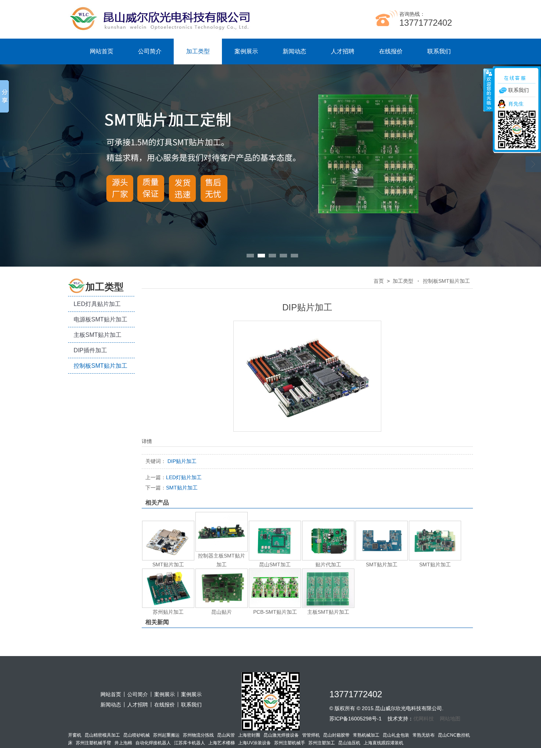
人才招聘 (342, 51)
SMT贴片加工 (171, 488)
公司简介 (150, 51)
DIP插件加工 (90, 350)
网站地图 (450, 719)
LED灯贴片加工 (173, 477)
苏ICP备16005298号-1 (355, 719)
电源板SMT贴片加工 (100, 319)
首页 (379, 281)
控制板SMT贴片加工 (100, 366)
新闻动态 (294, 51)
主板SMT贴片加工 (97, 335)
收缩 (488, 89)
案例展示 (246, 51)
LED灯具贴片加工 (97, 304)
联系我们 (439, 51)
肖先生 (516, 104)
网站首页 (101, 51)
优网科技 (423, 719)
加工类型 (198, 51)
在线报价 (391, 51)
